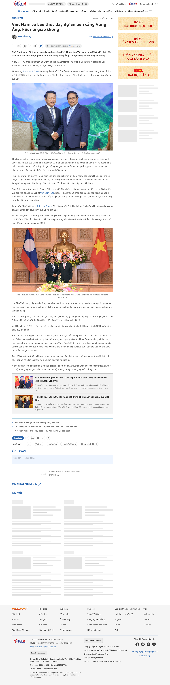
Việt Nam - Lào (47, 193)
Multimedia (148, 614)
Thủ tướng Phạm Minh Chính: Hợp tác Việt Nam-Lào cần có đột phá (46, 426)
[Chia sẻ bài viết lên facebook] (14, 46)
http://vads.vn (97, 657)
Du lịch (63, 624)
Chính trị (25, 11)
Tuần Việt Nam (119, 4)
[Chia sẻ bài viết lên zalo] (19, 46)
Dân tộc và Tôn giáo (60, 11)
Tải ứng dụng (137, 651)
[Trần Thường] (14, 37)
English (118, 619)
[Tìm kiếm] (156, 3)
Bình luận (18, 438)
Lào (29, 444)
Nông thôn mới (94, 630)
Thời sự (34, 11)
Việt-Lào (38, 444)
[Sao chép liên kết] (30, 46)
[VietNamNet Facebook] (137, 645)
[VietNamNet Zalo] (154, 645)
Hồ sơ (117, 624)
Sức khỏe (128, 11)
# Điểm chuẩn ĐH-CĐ (78, 4)
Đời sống (118, 11)
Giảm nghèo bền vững (97, 624)
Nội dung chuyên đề (124, 614)
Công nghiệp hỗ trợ (96, 619)
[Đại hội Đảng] (138, 78)
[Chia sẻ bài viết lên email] (25, 46)
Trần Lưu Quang (44, 206)
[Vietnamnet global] (132, 5)
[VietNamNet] (19, 11)
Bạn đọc (91, 609)
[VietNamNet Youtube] (143, 645)
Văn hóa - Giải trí (105, 11)
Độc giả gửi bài (151, 651)
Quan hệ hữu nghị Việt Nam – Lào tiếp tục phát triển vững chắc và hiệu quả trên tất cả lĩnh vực (71, 379)
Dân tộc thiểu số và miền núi (127, 609)
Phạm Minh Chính (31, 71)
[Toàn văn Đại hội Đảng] (138, 62)
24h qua (147, 624)
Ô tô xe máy (65, 619)
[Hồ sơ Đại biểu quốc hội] (138, 29)
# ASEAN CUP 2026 (56, 4)
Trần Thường (24, 36)
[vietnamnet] (20, 6)
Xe (146, 11)
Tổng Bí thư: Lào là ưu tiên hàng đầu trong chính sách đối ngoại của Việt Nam (72, 398)
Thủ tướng (52, 444)
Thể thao (92, 11)
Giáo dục (74, 11)
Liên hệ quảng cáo (93, 640)
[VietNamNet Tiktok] (148, 645)
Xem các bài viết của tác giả (103, 37)
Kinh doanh (44, 11)
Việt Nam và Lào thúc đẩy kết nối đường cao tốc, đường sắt (42, 431)
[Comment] (41, 46)
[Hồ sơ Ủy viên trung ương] (138, 46)
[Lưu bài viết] (35, 46)
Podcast (146, 619)
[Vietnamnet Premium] (20, 610)
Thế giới (83, 11)
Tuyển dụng (144, 656)
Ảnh (116, 630)
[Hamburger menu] (150, 11)
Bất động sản (66, 630)
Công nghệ (139, 11)
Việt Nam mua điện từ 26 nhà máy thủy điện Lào (37, 422)
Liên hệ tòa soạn (38, 653)
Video (145, 609)
